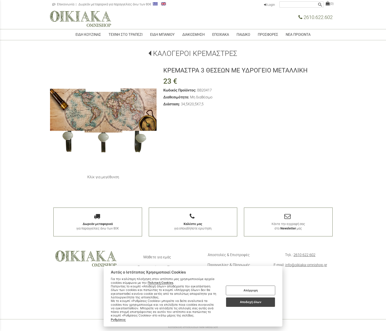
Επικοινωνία (65, 4)
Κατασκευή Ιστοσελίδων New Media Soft (193, 327)
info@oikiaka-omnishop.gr (306, 265)
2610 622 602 (304, 255)
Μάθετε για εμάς (157, 257)
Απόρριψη (250, 290)
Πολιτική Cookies (160, 282)
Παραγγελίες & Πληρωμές (229, 265)
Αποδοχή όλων (250, 302)
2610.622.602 (317, 17)
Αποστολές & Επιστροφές (229, 255)
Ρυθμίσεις (118, 319)
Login (271, 4)
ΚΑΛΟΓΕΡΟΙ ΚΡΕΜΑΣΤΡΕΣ (195, 53)
